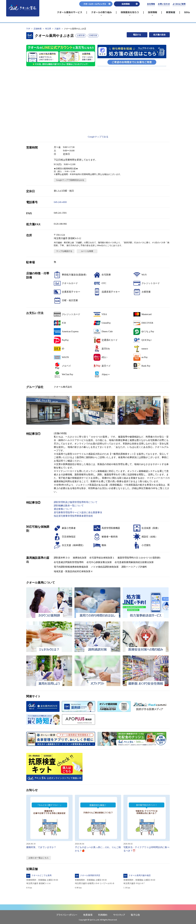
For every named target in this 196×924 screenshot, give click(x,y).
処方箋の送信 (159, 35)
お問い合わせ (164, 3)
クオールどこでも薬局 (41, 875)
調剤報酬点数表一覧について (69, 505)
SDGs (187, 12)
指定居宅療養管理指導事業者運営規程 (73, 516)
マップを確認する (64, 251)
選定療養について (63, 509)
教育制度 (170, 12)
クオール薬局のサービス (69, 13)
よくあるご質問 (179, 3)
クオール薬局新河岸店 (90, 875)
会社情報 (151, 3)
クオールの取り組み (101, 13)
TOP (28, 29)
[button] (48, 410)
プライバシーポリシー (66, 914)
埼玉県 (48, 29)
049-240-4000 (60, 202)
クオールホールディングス (94, 3)
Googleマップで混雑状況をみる (70, 180)
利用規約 (102, 914)
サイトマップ (119, 914)
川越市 (58, 29)
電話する (137, 35)
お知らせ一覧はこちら (39, 858)
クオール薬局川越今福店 (140, 875)
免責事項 (87, 914)
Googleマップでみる (98, 136)
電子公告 (135, 914)
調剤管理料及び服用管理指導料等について (75, 502)
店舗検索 (38, 29)
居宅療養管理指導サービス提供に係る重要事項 (78, 512)
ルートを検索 (87, 251)
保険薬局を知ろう (130, 13)
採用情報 (154, 13)
